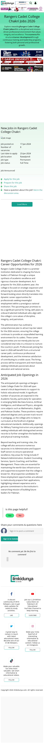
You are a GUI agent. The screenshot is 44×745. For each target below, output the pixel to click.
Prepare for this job (13, 182)
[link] (22, 3)
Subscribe (33, 615)
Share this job (10, 186)
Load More (22, 204)
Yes (9, 515)
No (20, 515)
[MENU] (41, 3)
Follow (11, 648)
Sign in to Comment (10, 539)
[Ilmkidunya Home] (7, 3)
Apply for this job (12, 179)
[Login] (35, 3)
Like (11, 615)
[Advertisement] (22, 96)
